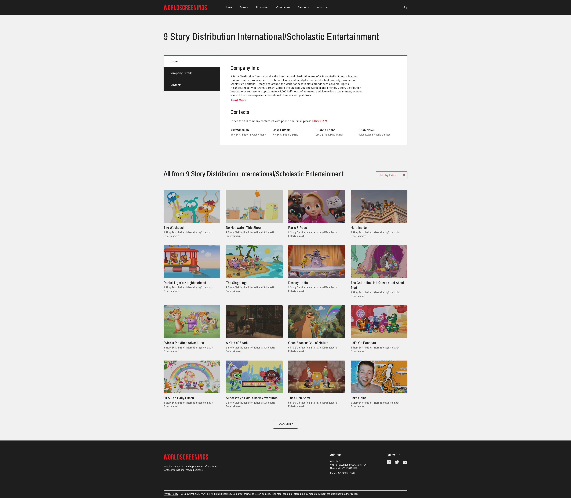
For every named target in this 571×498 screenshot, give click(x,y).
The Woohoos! (174, 227)
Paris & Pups (297, 227)
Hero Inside (359, 227)
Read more (238, 100)
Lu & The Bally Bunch (179, 397)
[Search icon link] (405, 7)
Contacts (176, 85)
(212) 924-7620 (346, 473)
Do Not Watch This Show (243, 227)
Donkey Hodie (298, 282)
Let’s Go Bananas (363, 342)
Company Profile (181, 73)
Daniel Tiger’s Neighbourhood (185, 282)
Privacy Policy (171, 494)
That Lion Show (299, 397)
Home (174, 61)
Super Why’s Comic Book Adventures (251, 397)
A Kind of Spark (237, 342)
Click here (320, 121)
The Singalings (236, 282)
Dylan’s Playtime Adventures (184, 342)
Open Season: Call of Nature (308, 342)
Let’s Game (359, 397)
